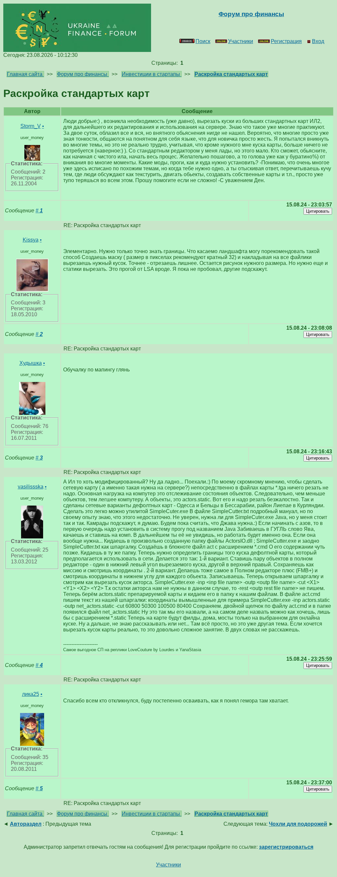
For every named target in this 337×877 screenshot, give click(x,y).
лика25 (30, 694)
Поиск (202, 41)
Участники (240, 41)
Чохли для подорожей (298, 824)
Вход (318, 41)
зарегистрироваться (286, 847)
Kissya (31, 240)
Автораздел (25, 824)
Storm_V (30, 126)
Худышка (30, 363)
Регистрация (286, 41)
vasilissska (30, 486)
